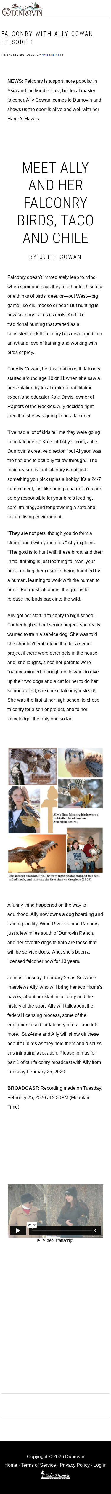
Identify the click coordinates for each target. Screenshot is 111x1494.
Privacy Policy (75, 1465)
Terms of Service (38, 1465)
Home (10, 1465)
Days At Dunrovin (22, 8)
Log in (100, 1465)
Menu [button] (103, 7)
